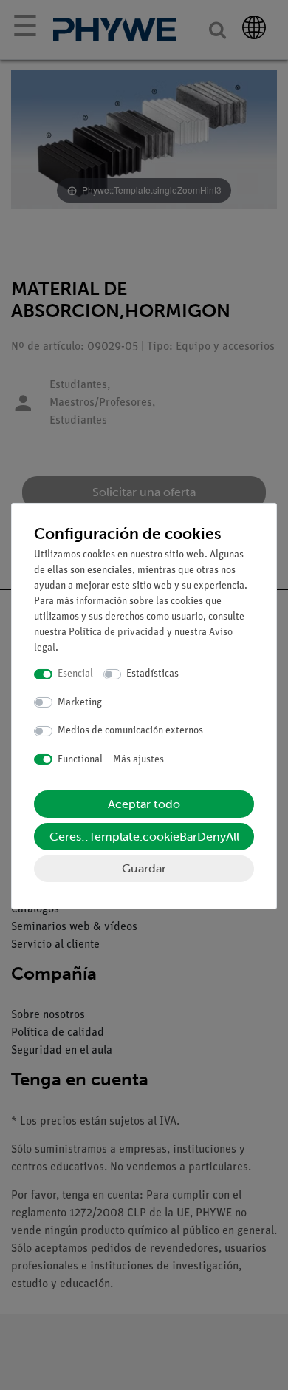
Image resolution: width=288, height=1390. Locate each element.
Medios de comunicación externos (130, 730)
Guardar (144, 868)
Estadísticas (152, 673)
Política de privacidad (117, 632)
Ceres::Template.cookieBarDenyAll (144, 837)
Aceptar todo (144, 804)
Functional (80, 759)
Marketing (80, 702)
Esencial (75, 673)
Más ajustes (138, 759)
